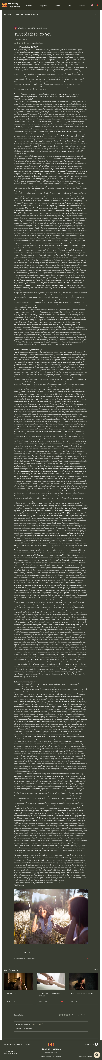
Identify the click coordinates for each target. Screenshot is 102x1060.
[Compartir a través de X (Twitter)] (20, 952)
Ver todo (95, 970)
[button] (95, 14)
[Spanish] (97, 5)
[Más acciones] (86, 28)
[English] (92, 5)
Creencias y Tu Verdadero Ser (27, 14)
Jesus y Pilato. (12, 993)
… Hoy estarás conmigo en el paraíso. (50, 994)
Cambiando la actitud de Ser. (82, 993)
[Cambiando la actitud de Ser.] (83, 981)
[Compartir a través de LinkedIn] (25, 952)
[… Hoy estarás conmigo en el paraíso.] (51, 981)
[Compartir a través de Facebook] (15, 952)
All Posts (7, 14)
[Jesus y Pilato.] (18, 981)
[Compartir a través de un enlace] (30, 952)
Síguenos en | (89, 1044)
